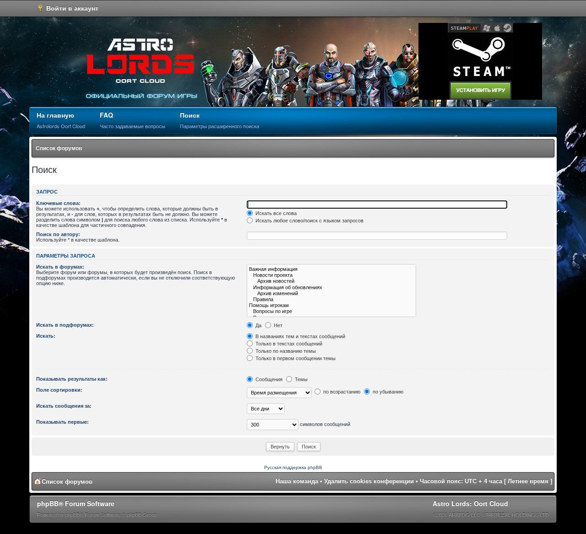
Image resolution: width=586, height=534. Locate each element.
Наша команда (297, 481)
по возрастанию (341, 391)
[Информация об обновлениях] (331, 288)
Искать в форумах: (60, 267)
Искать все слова (275, 213)
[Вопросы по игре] (331, 311)
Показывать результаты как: (72, 379)
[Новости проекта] (331, 275)
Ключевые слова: (58, 203)
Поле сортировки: (59, 390)
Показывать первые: (62, 422)
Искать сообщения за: (64, 406)
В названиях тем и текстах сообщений (299, 336)
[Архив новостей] (331, 281)
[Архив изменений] (331, 294)
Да (257, 325)
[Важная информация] (331, 269)
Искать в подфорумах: (65, 325)
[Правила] (331, 299)
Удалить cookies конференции (369, 481)
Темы (300, 379)
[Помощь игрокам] (331, 305)
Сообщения (268, 379)
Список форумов (59, 148)
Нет (277, 325)
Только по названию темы (285, 351)
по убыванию (387, 391)
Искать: (45, 336)
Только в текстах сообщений (288, 343)
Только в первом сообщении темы (295, 358)
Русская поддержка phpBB (293, 467)
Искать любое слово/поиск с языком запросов (309, 220)
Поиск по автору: (58, 234)
